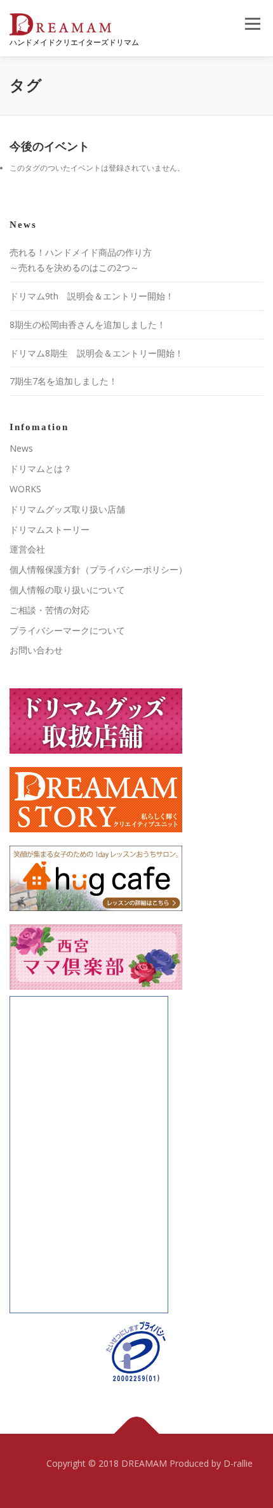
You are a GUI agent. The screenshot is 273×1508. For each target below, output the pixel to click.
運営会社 (27, 549)
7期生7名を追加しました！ (63, 381)
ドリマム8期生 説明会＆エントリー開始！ (96, 353)
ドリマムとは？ (41, 468)
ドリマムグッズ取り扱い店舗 (67, 509)
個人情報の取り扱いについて (67, 590)
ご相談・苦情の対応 (50, 610)
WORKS (25, 489)
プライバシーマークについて (67, 630)
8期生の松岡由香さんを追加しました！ (88, 324)
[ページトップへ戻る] (136, 1433)
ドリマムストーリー (50, 529)
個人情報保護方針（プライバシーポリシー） (98, 569)
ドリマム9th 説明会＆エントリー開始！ (92, 296)
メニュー (252, 23)
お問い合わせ (36, 650)
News (21, 448)
